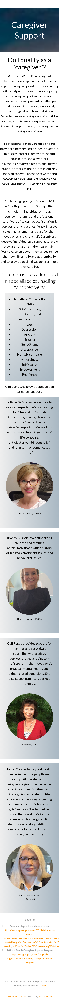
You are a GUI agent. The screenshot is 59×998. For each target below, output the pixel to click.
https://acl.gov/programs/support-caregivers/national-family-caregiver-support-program (30, 958)
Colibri (43, 985)
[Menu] (29, 4)
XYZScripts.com (45, 996)
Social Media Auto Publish (17, 996)
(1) (29, 189)
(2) (37, 236)
